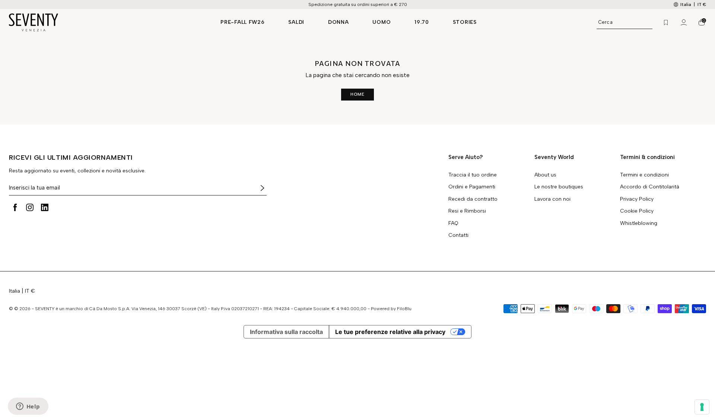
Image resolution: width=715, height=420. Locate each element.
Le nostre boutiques (558, 187)
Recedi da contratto (473, 199)
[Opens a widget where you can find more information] (27, 407)
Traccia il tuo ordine (472, 175)
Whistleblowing (638, 223)
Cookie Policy (637, 211)
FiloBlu (404, 308)
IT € (701, 4)
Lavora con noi (552, 199)
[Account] (683, 22)
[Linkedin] (45, 207)
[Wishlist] (665, 22)
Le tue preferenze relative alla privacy (390, 331)
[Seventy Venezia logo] (107, 22)
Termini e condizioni (644, 175)
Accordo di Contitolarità (649, 187)
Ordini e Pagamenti (471, 187)
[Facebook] (15, 207)
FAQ (453, 223)
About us (545, 175)
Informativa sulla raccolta (286, 331)
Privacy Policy (637, 199)
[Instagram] (30, 207)
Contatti (458, 235)
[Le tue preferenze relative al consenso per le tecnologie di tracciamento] (702, 407)
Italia (14, 291)
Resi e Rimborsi (467, 211)
